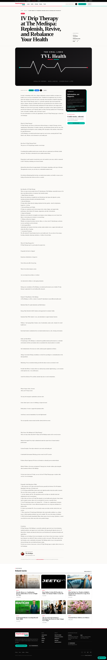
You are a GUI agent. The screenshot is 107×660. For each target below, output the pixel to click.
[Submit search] (76, 4)
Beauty (40, 4)
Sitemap (27, 652)
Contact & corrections (59, 636)
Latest (28, 4)
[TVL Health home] (20, 4)
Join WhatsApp (76, 123)
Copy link (45, 90)
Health (32, 4)
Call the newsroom (33, 645)
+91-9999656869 (71, 643)
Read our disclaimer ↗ (72, 109)
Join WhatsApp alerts (21, 645)
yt (90, 652)
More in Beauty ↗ (88, 571)
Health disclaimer (58, 642)
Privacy (16, 652)
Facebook (36, 90)
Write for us (57, 638)
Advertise (56, 640)
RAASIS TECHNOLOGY (88, 655)
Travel (44, 4)
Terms (20, 652)
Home (22, 10)
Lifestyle (36, 4)
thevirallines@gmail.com (72, 644)
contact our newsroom (40, 559)
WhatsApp (31, 90)
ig (87, 652)
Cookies (23, 652)
